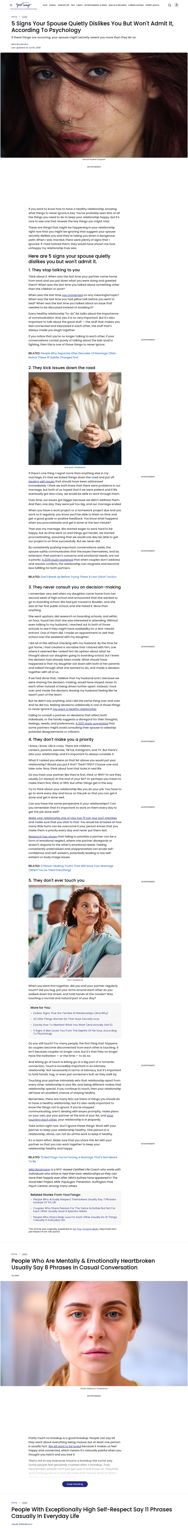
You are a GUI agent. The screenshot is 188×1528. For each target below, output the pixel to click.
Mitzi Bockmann (19, 44)
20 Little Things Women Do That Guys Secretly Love (66, 1018)
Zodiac (52, 5)
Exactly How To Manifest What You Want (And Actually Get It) (73, 1024)
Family (80, 5)
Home (14, 16)
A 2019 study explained (57, 560)
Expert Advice (152, 5)
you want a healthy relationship (74, 709)
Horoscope (63, 5)
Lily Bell (15, 1275)
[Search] (169, 5)
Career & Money (136, 5)
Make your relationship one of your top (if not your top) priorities (72, 818)
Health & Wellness (117, 5)
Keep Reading (75, 1484)
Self (73, 5)
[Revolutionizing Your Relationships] (24, 5)
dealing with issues (41, 481)
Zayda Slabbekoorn (21, 1524)
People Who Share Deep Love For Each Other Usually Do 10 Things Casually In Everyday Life (75, 1219)
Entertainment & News (96, 5)
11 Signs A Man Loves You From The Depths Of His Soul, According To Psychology (75, 1032)
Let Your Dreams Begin (86, 1229)
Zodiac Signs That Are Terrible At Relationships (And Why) (70, 1013)
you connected (72, 295)
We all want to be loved (64, 1446)
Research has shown (42, 836)
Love (45, 5)
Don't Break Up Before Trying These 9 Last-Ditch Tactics (78, 577)
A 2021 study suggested (92, 723)
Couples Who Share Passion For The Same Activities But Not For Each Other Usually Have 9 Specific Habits (74, 1210)
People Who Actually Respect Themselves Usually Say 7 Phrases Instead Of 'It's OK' (74, 1201)
